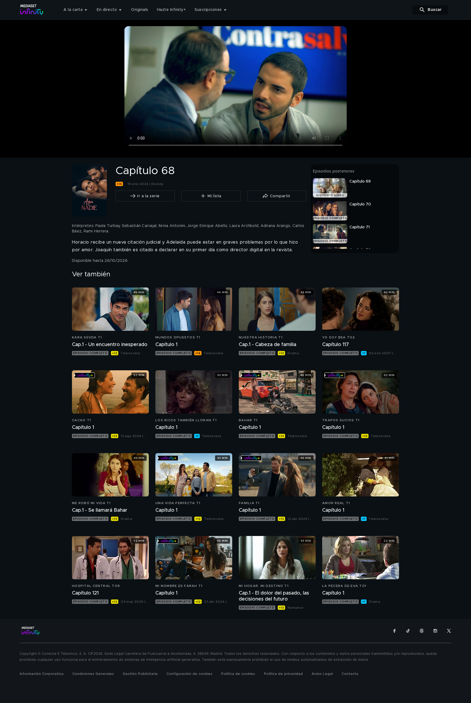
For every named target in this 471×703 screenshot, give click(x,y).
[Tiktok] (408, 630)
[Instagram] (435, 630)
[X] (448, 630)
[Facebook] (394, 630)
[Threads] (421, 630)
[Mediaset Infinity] (32, 9)
